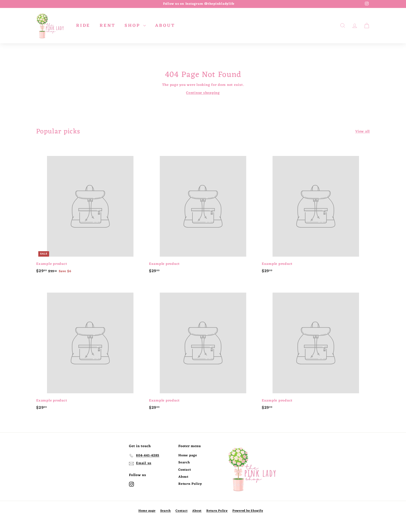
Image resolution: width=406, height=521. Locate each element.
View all (362, 132)
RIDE (83, 26)
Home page (187, 455)
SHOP (133, 26)
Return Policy (190, 484)
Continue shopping (203, 93)
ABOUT (165, 26)
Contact (184, 470)
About (183, 477)
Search (184, 462)
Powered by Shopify (247, 510)
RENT (107, 26)
